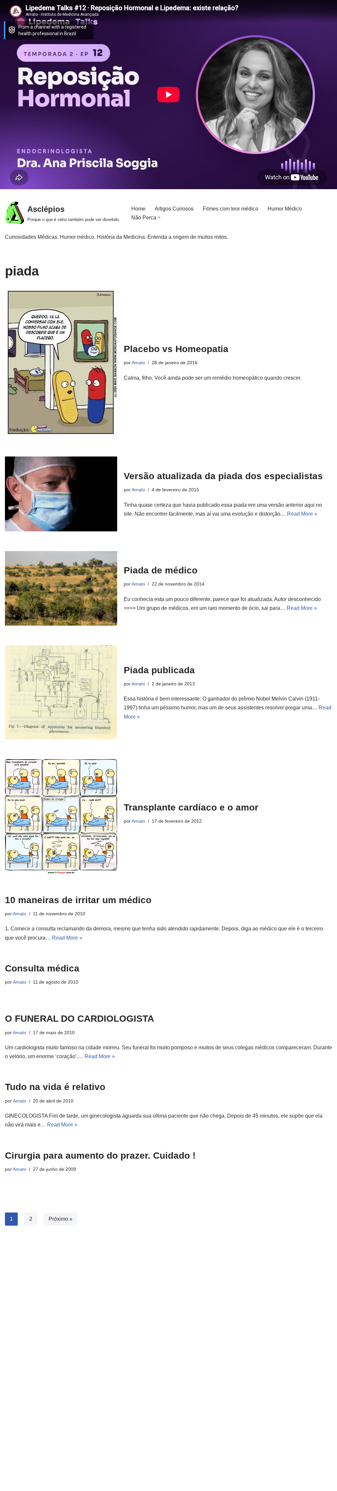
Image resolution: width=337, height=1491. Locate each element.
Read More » (302, 514)
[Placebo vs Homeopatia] (61, 362)
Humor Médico (285, 208)
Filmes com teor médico (230, 208)
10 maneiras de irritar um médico (78, 900)
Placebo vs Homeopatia (176, 349)
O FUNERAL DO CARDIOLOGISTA (79, 1018)
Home (138, 208)
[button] (159, 217)
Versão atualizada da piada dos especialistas (223, 476)
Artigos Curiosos (174, 208)
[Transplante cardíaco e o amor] (61, 816)
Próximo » (60, 1219)
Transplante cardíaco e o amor (191, 807)
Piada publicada (159, 670)
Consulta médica (42, 968)
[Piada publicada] (61, 692)
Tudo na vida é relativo (55, 1087)
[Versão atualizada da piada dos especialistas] (61, 493)
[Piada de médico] (61, 588)
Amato (138, 362)
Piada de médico (160, 570)
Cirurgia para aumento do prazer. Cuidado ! (100, 1155)
